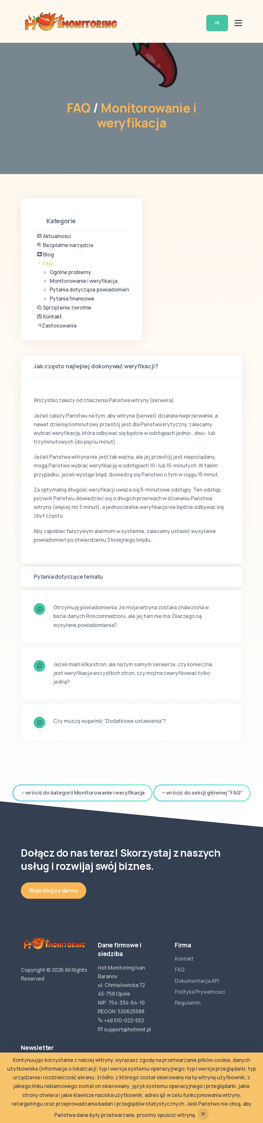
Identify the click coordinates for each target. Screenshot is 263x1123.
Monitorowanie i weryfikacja (147, 115)
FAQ (78, 107)
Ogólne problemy (70, 272)
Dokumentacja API (197, 980)
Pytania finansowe (72, 298)
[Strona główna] (71, 21)
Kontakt (184, 958)
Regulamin (187, 1002)
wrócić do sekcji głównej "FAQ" (204, 792)
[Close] (203, 1114)
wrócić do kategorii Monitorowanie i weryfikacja (85, 792)
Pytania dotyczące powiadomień (89, 289)
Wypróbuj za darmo (53, 890)
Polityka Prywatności (200, 991)
